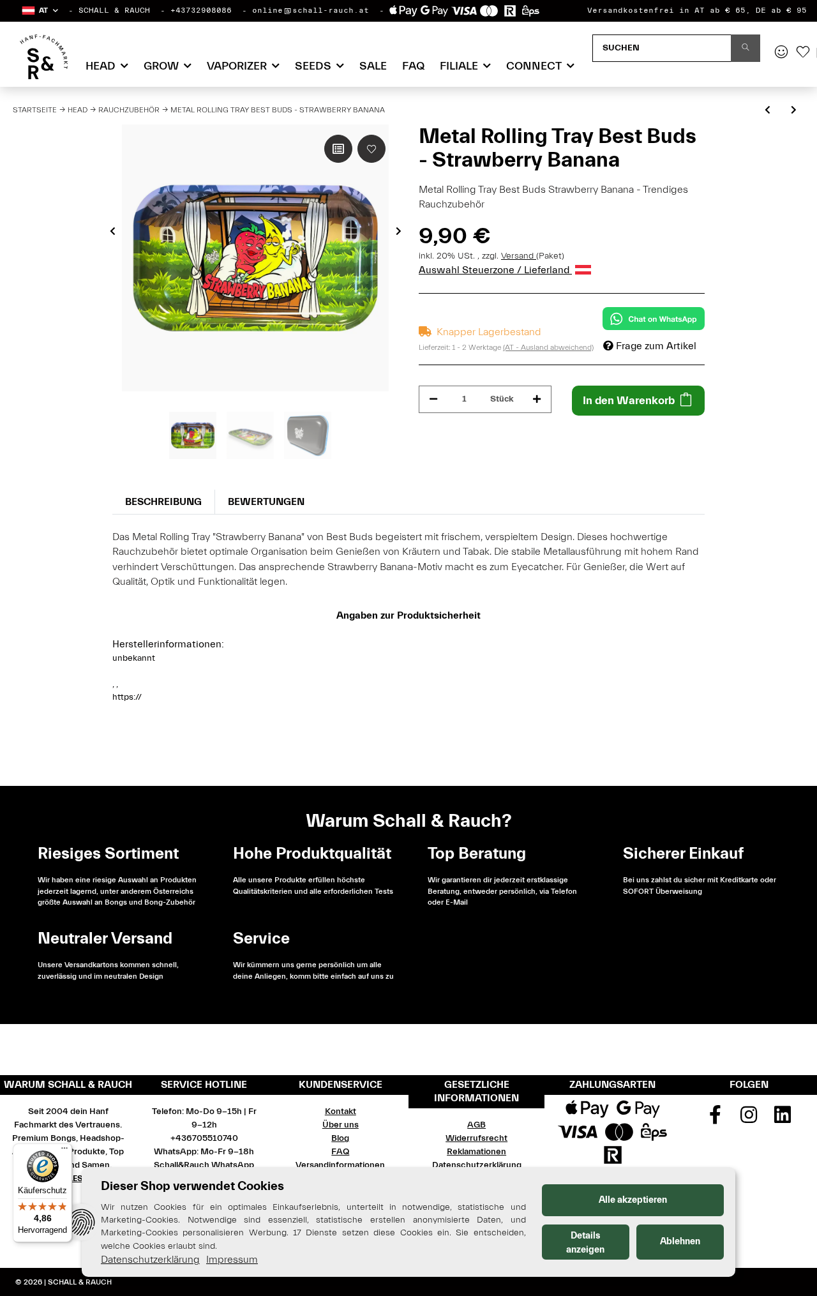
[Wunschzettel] (803, 53)
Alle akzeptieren (633, 1199)
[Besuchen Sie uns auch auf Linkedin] (782, 1119)
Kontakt (340, 1111)
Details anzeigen (585, 1242)
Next (398, 231)
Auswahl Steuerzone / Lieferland (495, 270)
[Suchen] (745, 48)
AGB (476, 1125)
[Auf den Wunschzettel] (371, 149)
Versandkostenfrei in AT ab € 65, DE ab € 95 (697, 10)
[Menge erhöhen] (537, 399)
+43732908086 (201, 10)
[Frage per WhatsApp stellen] (654, 318)
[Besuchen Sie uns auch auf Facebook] (715, 1119)
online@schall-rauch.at (310, 10)
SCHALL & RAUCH (114, 10)
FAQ (413, 66)
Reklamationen (476, 1152)
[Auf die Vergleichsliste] (338, 149)
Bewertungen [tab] (266, 502)
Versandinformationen (340, 1165)
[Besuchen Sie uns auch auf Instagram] (749, 1119)
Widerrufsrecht (476, 1138)
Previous (112, 231)
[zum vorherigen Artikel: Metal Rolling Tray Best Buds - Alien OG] (767, 110)
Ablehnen (680, 1241)
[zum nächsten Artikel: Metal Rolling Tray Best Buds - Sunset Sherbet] (794, 110)
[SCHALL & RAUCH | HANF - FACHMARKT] (44, 56)
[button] (39, 10)
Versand (518, 256)
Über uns (340, 1125)
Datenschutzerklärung (476, 1165)
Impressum (232, 1259)
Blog (340, 1138)
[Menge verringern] (433, 399)
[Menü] (64, 1151)
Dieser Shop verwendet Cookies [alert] (192, 1186)
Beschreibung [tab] (163, 502)
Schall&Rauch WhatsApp (204, 1165)
